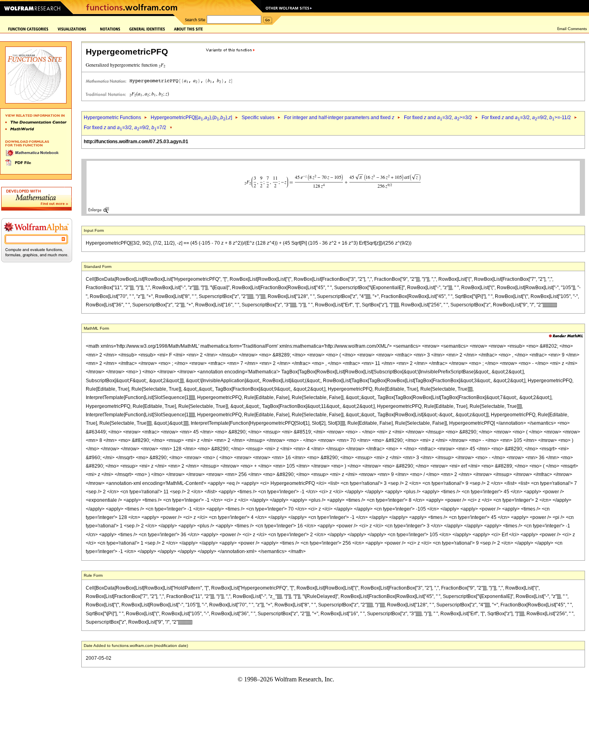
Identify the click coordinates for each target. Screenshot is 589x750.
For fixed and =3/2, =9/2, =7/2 (125, 127)
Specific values (258, 117)
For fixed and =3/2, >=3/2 (438, 117)
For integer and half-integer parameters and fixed (339, 117)
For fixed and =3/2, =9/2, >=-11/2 (526, 117)
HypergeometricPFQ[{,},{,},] (191, 117)
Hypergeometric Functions (112, 117)
